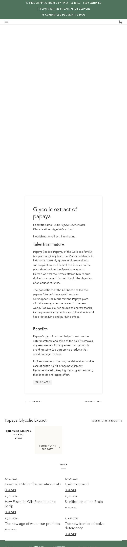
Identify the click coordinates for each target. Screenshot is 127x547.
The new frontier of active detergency (85, 525)
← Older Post (33, 401)
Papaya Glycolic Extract (25, 420)
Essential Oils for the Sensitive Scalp (33, 484)
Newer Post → (93, 401)
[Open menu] (10, 21)
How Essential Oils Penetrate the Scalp (30, 503)
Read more (10, 489)
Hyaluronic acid (77, 484)
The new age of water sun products (32, 523)
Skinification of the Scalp (84, 501)
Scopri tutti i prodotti (106, 421)
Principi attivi (43, 382)
